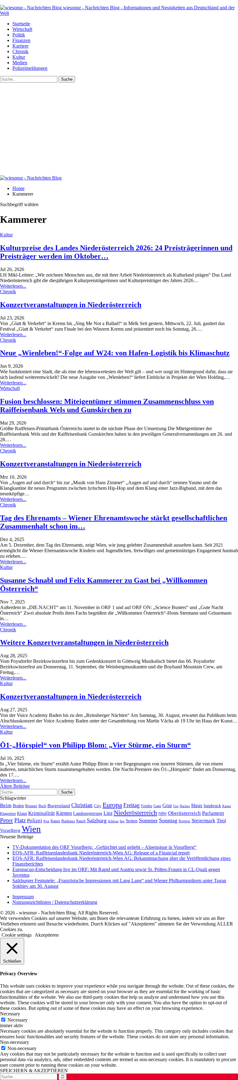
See (122, 821)
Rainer (55, 821)
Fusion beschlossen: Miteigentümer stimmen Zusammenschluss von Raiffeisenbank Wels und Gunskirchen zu (107, 405)
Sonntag (168, 820)
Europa (112, 805)
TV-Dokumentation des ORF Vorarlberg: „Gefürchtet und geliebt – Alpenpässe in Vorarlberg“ (104, 847)
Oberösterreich (184, 813)
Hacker (185, 806)
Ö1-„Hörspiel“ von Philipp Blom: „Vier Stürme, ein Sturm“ (95, 745)
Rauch (81, 821)
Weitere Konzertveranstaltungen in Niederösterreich (84, 642)
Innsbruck (212, 805)
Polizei (34, 820)
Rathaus (68, 821)
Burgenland (58, 805)
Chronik (20, 51)
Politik (18, 34)
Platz (20, 820)
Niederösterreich (135, 812)
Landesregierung (87, 813)
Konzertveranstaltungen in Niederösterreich (70, 305)
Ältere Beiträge (15, 786)
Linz (108, 813)
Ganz (157, 806)
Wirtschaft (22, 29)
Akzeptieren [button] (47, 935)
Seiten (132, 820)
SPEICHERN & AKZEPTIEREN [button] (34, 1070)
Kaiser (226, 806)
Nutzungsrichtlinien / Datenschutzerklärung (54, 902)
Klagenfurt (8, 813)
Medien (19, 62)
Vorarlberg (10, 830)
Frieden (146, 806)
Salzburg (97, 820)
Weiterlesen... (13, 286)
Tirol (221, 821)
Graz (167, 805)
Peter (6, 820)
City (97, 806)
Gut (175, 806)
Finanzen (21, 40)
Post (46, 821)
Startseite (21, 23)
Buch (42, 806)
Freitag (131, 805)
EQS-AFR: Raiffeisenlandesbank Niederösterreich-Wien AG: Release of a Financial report (101, 852)
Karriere (20, 46)
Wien (31, 829)
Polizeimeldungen (29, 68)
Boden (18, 805)
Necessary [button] (10, 1013)
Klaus (22, 813)
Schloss (113, 821)
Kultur (18, 57)
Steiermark (203, 821)
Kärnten (64, 813)
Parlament (213, 813)
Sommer (148, 820)
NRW (162, 813)
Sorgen (184, 821)
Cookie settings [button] (17, 935)
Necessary (17, 1020)
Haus (196, 805)
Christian (82, 805)
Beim (5, 805)
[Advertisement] (119, 129)
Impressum (23, 896)
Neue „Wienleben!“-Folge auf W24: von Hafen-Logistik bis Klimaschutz (115, 353)
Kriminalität (41, 813)
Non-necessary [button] (14, 1042)
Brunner (31, 806)
